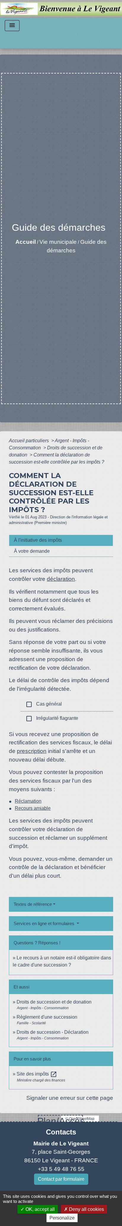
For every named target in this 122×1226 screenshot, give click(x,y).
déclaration (61, 579)
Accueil (25, 242)
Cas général (43, 704)
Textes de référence (33, 904)
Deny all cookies (86, 1209)
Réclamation (28, 801)
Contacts (61, 1132)
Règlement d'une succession (47, 1017)
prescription (31, 751)
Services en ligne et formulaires (45, 923)
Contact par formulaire (61, 1179)
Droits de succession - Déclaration (53, 1032)
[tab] (61, 540)
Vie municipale (58, 242)
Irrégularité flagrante (51, 718)
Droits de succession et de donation (54, 1001)
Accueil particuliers (29, 440)
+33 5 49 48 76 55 (61, 1169)
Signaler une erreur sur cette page (69, 1098)
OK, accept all (39, 1209)
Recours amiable (33, 808)
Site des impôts (37, 1073)
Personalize (62, 1217)
